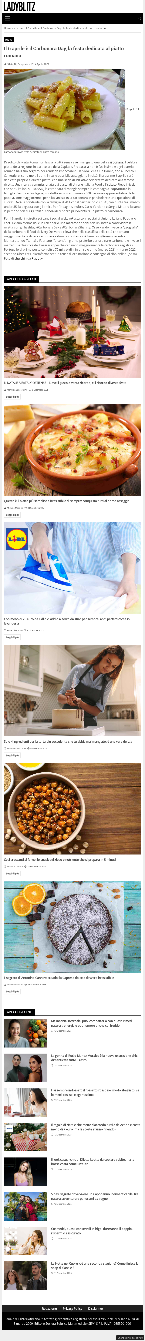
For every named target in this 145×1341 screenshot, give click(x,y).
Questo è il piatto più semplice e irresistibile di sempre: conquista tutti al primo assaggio (67, 501)
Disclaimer (95, 1308)
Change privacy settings (130, 1337)
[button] (139, 18)
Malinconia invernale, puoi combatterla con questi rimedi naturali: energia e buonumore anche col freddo (92, 1023)
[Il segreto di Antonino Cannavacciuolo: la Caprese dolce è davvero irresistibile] (72, 927)
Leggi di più (12, 396)
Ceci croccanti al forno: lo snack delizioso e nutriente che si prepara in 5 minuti (60, 860)
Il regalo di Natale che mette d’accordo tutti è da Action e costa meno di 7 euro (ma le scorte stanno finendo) (95, 1127)
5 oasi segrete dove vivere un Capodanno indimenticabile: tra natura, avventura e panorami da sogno (94, 1196)
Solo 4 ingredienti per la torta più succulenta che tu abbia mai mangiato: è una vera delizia (68, 741)
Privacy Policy (72, 1308)
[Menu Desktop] (8, 18)
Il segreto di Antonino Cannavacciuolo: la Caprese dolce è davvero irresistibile (59, 978)
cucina (8, 39)
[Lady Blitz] (19, 6)
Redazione (49, 1308)
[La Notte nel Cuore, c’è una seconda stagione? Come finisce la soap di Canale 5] (25, 1275)
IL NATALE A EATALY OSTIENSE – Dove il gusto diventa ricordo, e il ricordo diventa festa (65, 383)
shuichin (21, 258)
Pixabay (37, 258)
